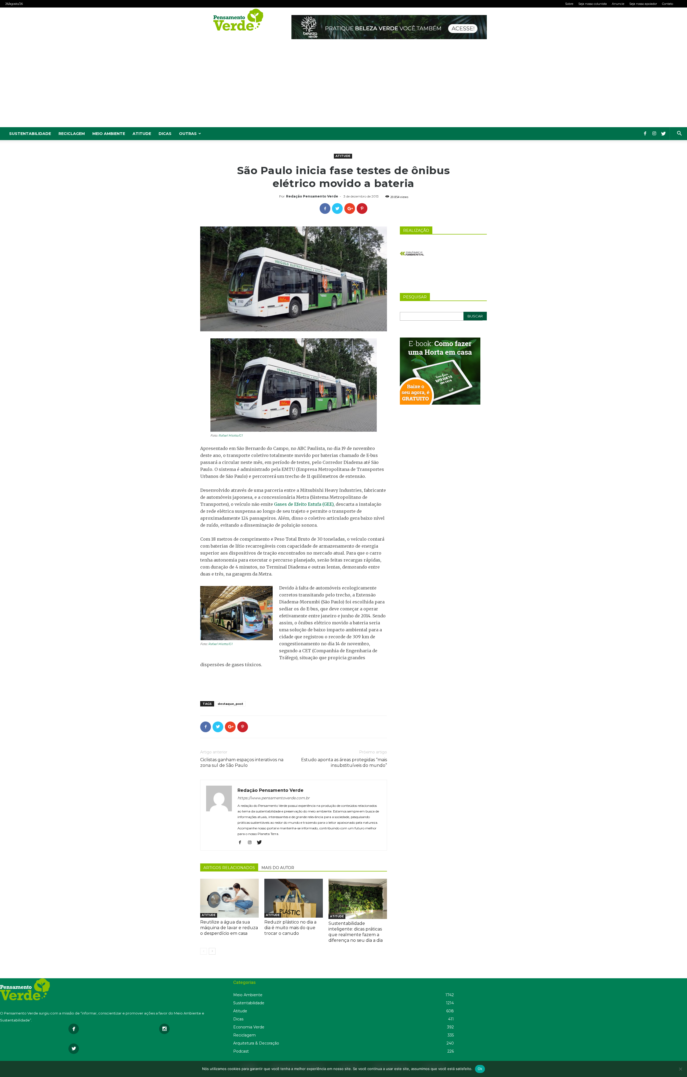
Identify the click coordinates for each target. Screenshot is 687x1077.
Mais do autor (277, 867)
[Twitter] (663, 133)
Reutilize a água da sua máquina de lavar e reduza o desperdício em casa (229, 928)
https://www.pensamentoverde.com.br (273, 798)
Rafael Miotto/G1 (230, 435)
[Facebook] (645, 133)
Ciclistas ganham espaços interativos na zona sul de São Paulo (241, 762)
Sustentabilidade (30, 133)
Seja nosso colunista (592, 4)
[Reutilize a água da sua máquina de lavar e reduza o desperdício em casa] (229, 898)
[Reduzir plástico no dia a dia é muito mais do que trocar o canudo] (293, 898)
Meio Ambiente (108, 133)
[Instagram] (654, 133)
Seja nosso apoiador (643, 4)
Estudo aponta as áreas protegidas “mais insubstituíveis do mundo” (344, 762)
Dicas (165, 133)
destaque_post (230, 704)
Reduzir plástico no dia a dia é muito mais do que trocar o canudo (290, 928)
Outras (188, 133)
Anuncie (618, 4)
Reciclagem (72, 133)
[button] (679, 134)
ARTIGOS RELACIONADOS (229, 867)
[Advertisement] (343, 86)
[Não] (680, 1069)
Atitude (142, 133)
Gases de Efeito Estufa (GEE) (304, 504)
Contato (667, 4)
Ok (480, 1069)
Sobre (569, 4)
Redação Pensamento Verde (312, 196)
